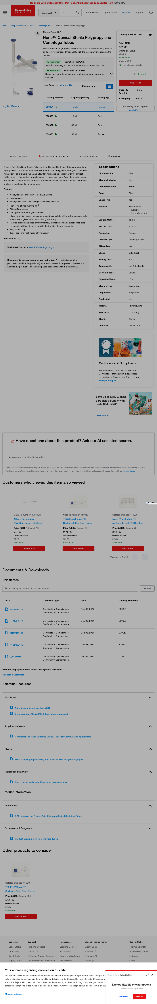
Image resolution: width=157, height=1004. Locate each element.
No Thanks (123, 996)
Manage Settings (13, 994)
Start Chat (139, 996)
